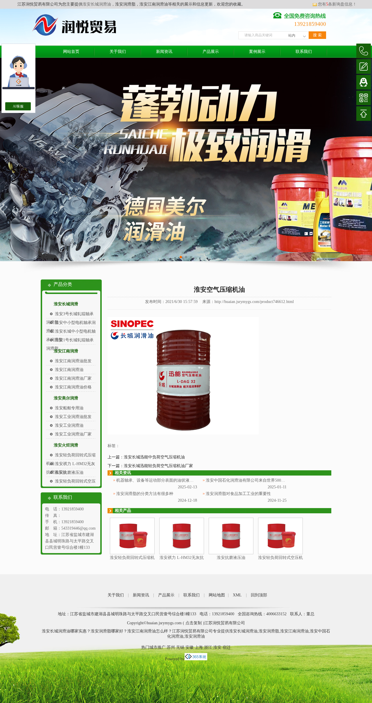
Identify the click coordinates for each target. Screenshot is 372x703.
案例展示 (257, 51)
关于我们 (118, 51)
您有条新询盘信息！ (337, 4)
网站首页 (71, 51)
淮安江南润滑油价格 (73, 387)
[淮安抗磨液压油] (231, 553)
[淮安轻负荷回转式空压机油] (280, 553)
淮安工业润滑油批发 (73, 417)
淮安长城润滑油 (97, 4)
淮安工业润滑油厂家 (73, 434)
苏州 (171, 647)
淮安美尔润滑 (66, 398)
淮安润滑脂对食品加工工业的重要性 (238, 494)
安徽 (189, 647)
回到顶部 (259, 595)
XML (237, 595)
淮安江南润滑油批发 (73, 361)
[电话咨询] (363, 51)
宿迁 (227, 647)
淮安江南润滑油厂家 (73, 378)
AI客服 (18, 106)
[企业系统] (196, 659)
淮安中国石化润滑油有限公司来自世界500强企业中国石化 (258, 480)
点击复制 (193, 623)
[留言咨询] (363, 66)
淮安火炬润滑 (66, 445)
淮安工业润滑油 (69, 425)
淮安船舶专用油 (69, 408)
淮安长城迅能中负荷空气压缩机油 (154, 457)
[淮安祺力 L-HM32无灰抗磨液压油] (181, 553)
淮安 (217, 647)
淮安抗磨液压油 (69, 472)
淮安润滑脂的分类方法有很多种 (144, 494)
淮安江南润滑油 (69, 369)
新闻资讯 (164, 51)
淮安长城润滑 (66, 304)
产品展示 (211, 51)
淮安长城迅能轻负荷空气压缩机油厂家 (158, 466)
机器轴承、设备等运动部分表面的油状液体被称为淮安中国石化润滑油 (179, 480)
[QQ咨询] (363, 82)
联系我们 (304, 51)
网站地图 (217, 595)
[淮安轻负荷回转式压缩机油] (132, 553)
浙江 (208, 647)
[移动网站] (363, 98)
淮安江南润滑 (66, 351)
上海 (199, 647)
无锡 (180, 647)
